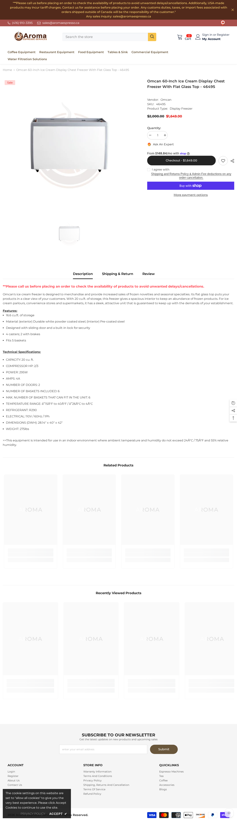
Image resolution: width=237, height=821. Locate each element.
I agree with (160, 169)
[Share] (231, 160)
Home (7, 70)
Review (148, 274)
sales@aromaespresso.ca (60, 23)
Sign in (207, 34)
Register (223, 34)
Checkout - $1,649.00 (181, 160)
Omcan (166, 99)
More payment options (191, 195)
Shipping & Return (117, 274)
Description (83, 274)
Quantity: (154, 128)
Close (232, 9)
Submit (163, 749)
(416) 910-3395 (22, 23)
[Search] (109, 37)
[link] (223, 23)
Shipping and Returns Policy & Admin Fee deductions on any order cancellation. (191, 175)
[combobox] (105, 37)
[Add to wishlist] (223, 160)
